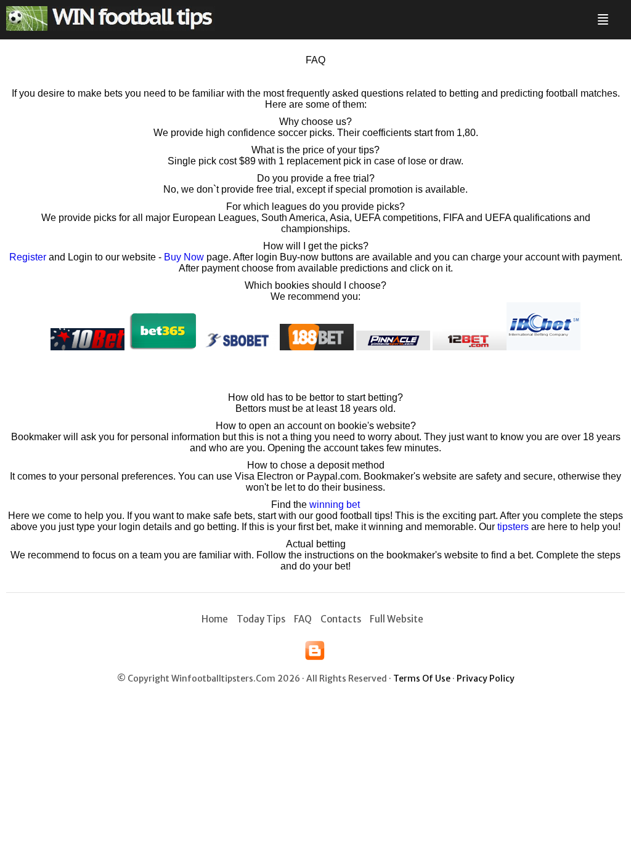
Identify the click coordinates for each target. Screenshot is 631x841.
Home (215, 619)
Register (27, 257)
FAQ (303, 619)
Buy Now (184, 257)
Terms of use (421, 678)
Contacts (340, 619)
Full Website (396, 619)
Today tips (261, 619)
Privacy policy (486, 678)
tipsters (513, 526)
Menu (601, 14)
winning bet (334, 504)
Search (617, 14)
